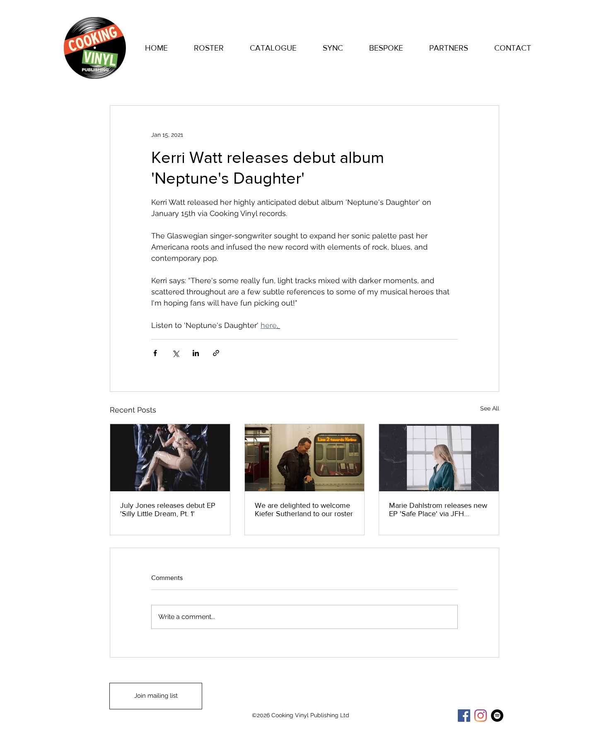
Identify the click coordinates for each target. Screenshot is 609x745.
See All (489, 408)
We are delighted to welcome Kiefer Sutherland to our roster (304, 509)
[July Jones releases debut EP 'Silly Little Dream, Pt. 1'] (170, 457)
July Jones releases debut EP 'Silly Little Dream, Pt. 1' (167, 509)
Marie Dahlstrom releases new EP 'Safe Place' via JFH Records (438, 509)
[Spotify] (497, 715)
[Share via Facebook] (155, 353)
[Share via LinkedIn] (196, 353)
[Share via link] (216, 353)
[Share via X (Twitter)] (175, 353)
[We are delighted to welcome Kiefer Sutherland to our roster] (305, 457)
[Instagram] (480, 715)
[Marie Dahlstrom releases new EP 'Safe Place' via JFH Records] (439, 457)
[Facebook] (464, 715)
